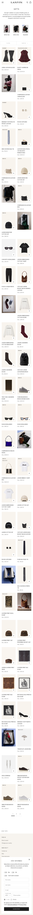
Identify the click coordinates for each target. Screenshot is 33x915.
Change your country (7, 843)
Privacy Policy (22, 904)
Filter (8, 43)
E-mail (7, 899)
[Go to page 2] (20, 814)
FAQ (3, 853)
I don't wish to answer (13, 875)
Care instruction (5, 856)
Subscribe (16, 909)
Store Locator (5, 840)
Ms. (9, 872)
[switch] (5, 872)
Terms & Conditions (12, 904)
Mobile (14, 899)
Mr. (16, 872)
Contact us (4, 851)
